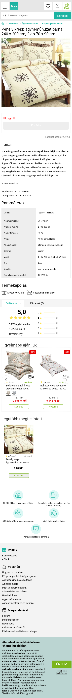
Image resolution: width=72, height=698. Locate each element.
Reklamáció (8, 623)
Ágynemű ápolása (11, 599)
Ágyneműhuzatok (30, 23)
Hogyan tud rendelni (12, 572)
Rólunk (5, 559)
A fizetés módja (10, 584)
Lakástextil (13, 23)
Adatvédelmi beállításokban (19, 688)
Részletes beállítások (61, 672)
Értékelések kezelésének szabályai (19, 631)
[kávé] (8, 393)
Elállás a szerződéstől (13, 627)
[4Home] (4, 23)
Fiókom (6, 616)
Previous (6, 379)
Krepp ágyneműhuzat (52, 23)
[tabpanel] (36, 72)
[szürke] (14, 393)
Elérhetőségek (9, 555)
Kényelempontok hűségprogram (18, 576)
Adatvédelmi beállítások (14, 591)
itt (27, 693)
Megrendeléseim (10, 620)
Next (66, 379)
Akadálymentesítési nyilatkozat (18, 603)
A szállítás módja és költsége (17, 580)
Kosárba (36, 125)
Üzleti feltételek (10, 595)
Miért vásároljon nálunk (14, 588)
